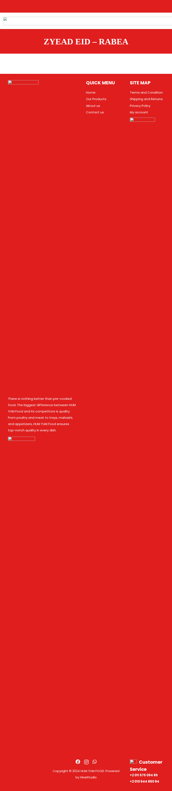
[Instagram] (86, 762)
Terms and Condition (146, 92)
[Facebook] (78, 761)
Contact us (95, 112)
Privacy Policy (140, 105)
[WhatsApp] (95, 761)
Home (90, 92)
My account (139, 112)
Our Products (96, 99)
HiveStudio (88, 777)
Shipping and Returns (146, 99)
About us (93, 105)
